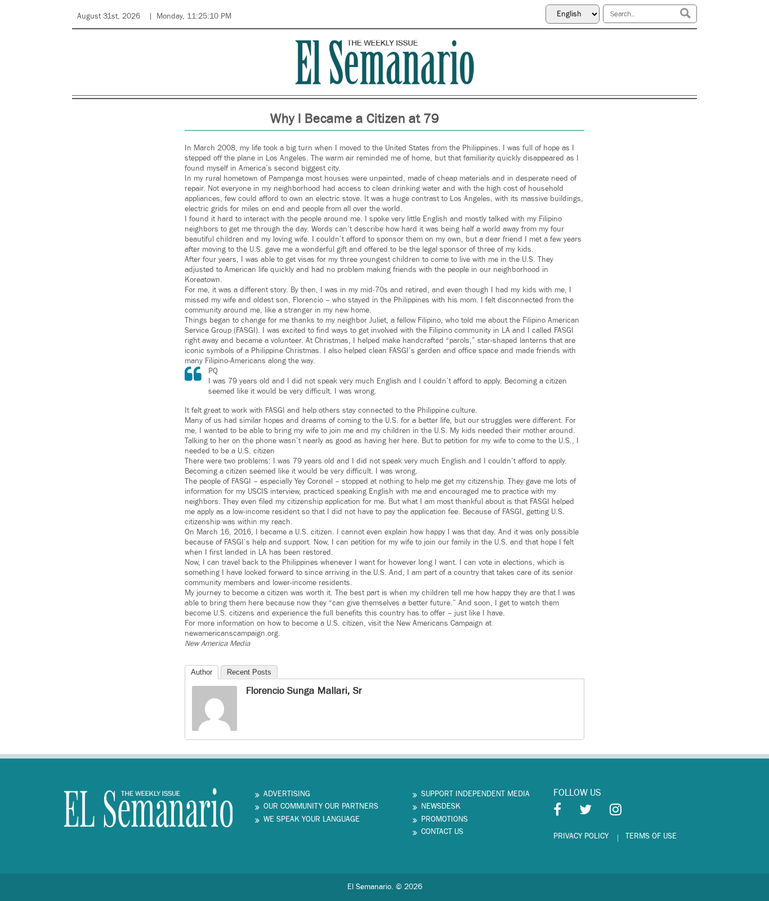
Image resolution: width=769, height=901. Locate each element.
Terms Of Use (651, 836)
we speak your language (311, 819)
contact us (442, 832)
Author (201, 672)
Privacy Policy (581, 836)
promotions (444, 819)
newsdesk (440, 806)
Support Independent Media (475, 794)
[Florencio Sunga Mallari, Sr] (214, 708)
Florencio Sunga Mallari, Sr (304, 690)
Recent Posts (249, 672)
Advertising (286, 794)
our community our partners (320, 806)
